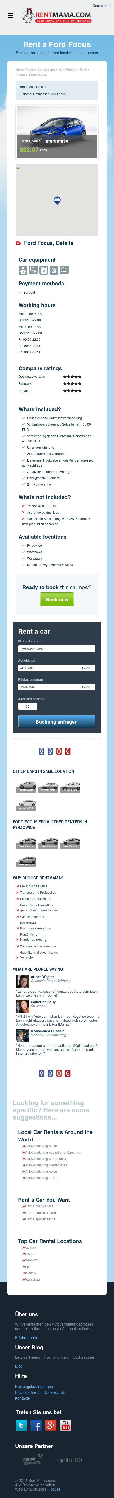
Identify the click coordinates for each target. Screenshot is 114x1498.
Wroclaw (31, 1260)
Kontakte (22, 1398)
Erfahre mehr (26, 1337)
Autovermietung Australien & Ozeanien (53, 1152)
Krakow (30, 1273)
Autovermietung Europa (42, 1177)
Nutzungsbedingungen (34, 1386)
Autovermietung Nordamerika (46, 1165)
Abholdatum (27, 660)
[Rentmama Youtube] (65, 1424)
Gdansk (30, 1247)
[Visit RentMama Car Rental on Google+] (50, 1424)
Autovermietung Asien (41, 1171)
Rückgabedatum (30, 679)
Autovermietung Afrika (41, 1145)
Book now (57, 599)
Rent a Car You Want (44, 1199)
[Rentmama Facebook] (36, 1424)
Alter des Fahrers (31, 698)
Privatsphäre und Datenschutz (40, 1392)
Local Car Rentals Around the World (55, 1135)
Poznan (30, 1253)
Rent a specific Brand (40, 1212)
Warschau (32, 1279)
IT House (52, 1489)
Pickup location (29, 641)
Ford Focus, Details (32, 86)
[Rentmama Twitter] (21, 1424)
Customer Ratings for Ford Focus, (42, 94)
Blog (19, 1366)
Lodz (28, 1266)
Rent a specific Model (40, 1219)
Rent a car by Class (39, 1206)
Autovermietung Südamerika (45, 1158)
